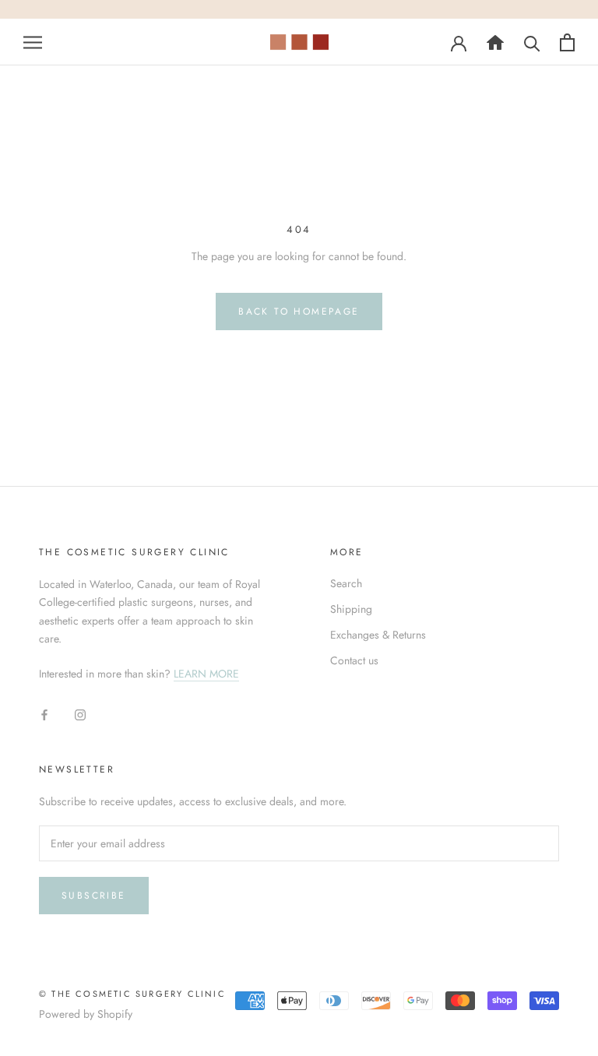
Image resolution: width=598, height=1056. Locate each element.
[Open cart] (567, 42)
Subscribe (94, 896)
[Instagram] (80, 714)
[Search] (495, 42)
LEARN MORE (206, 673)
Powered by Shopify (85, 1014)
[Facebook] (44, 714)
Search (346, 583)
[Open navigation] (32, 41)
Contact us (354, 660)
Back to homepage (298, 311)
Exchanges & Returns (378, 634)
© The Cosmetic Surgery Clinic (132, 993)
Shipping (351, 609)
